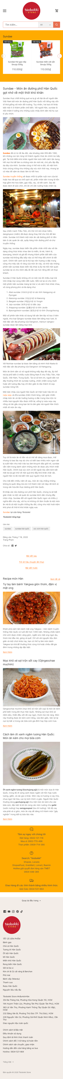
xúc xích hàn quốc (41, 529)
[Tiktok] (21, 911)
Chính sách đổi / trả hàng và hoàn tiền (20, 1041)
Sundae (7, 36)
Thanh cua (7, 982)
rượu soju (7, 395)
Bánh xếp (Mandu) (11, 979)
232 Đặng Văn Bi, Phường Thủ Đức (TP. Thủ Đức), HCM (28, 1013)
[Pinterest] (17, 911)
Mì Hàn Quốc (9, 957)
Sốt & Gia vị (8, 968)
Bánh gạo (7, 942)
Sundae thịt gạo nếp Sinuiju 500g (17, 63)
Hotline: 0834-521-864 (13, 1051)
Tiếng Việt (7, 1062)
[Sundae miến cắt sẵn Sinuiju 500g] (46, 49)
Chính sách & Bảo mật (13, 1030)
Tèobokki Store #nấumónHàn (16, 996)
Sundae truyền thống (12, 176)
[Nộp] (56, 25)
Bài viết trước (31, 568)
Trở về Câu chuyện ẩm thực (31, 562)
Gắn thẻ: (6, 524)
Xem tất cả (55, 579)
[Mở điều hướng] (4, 11)
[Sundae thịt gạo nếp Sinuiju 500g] (17, 49)
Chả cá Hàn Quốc (11, 946)
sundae (8, 529)
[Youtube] (9, 911)
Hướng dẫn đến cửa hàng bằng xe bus (20, 1048)
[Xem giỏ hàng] (57, 11)
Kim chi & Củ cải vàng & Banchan (17, 971)
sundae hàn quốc (22, 529)
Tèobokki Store (25, 1072)
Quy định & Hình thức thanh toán (18, 1037)
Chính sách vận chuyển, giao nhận (18, 1044)
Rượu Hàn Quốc (10, 986)
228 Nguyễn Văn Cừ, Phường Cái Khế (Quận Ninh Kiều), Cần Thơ (30, 1018)
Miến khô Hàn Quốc (12, 960)
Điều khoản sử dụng (12, 1033)
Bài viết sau (31, 556)
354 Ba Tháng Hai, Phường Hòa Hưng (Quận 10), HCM (27, 1000)
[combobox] (20, 25)
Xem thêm (7, 652)
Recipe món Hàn (13, 578)
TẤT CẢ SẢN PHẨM (11, 938)
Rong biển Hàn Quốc (12, 964)
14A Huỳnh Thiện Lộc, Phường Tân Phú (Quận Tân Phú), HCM (31, 1003)
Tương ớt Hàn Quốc (12, 949)
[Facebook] (5, 911)
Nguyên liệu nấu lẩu (12, 990)
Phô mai (6, 975)
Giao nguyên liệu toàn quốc (15, 1023)
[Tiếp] (60, 56)
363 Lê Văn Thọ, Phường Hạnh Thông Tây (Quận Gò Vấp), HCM (29, 1008)
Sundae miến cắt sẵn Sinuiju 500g (45, 63)
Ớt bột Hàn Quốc (10, 953)
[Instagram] (13, 911)
